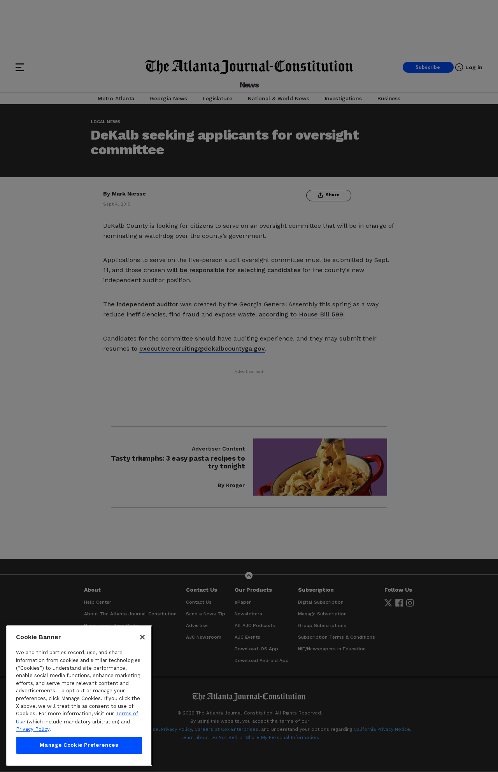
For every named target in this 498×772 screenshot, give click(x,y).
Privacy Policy (32, 729)
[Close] (142, 637)
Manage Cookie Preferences (79, 745)
